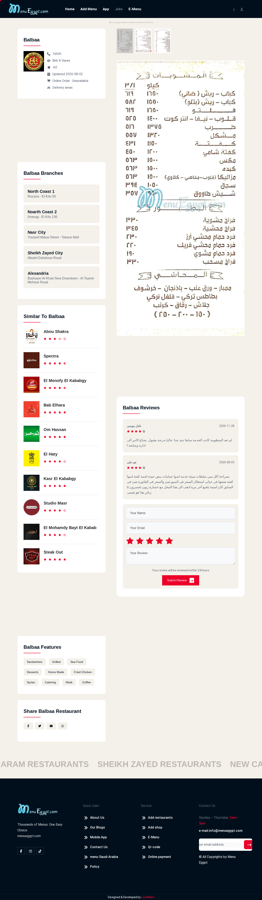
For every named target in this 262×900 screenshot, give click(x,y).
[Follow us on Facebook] (21, 850)
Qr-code (154, 847)
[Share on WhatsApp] (62, 725)
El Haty (51, 454)
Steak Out (53, 552)
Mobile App (98, 837)
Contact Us (99, 847)
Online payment (159, 857)
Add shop (155, 827)
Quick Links (91, 806)
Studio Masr (55, 503)
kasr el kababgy (60, 478)
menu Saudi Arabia (104, 857)
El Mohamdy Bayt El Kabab (70, 527)
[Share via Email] (51, 725)
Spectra (51, 356)
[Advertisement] (61, 133)
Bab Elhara (54, 405)
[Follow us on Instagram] (30, 850)
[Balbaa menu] (125, 41)
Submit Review (177, 580)
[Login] (242, 9)
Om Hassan (55, 429)
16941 (57, 54)
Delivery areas (62, 87)
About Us (97, 818)
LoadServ (147, 897)
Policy (94, 867)
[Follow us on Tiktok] (40, 850)
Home (70, 9)
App (106, 9)
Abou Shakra (56, 331)
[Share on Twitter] (39, 725)
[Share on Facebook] (28, 725)
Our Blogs (97, 827)
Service (146, 806)
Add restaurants (160, 818)
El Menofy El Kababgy (65, 380)
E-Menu (135, 9)
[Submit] (249, 844)
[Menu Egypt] (28, 9)
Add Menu (88, 9)
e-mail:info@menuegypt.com (221, 831)
